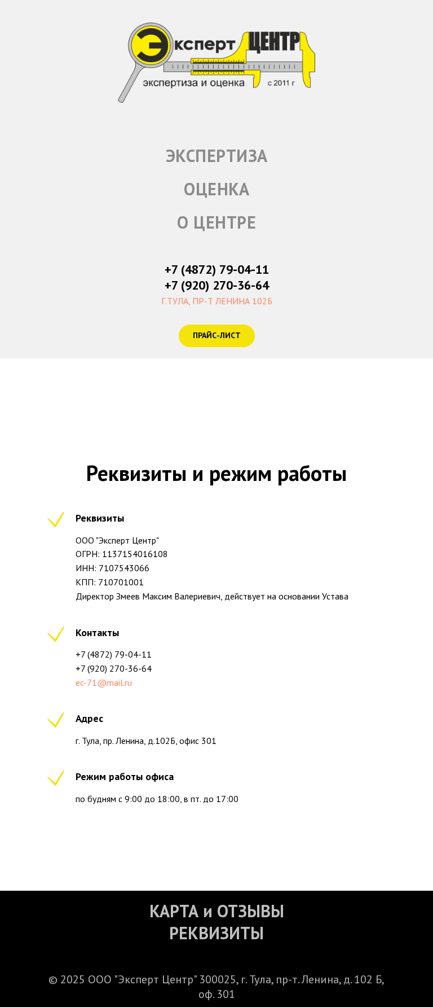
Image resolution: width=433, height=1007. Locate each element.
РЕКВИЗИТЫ (216, 933)
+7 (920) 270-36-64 (217, 285)
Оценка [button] (216, 189)
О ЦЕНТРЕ (216, 222)
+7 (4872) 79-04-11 (217, 269)
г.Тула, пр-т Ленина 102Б (216, 301)
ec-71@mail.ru (104, 682)
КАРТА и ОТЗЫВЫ (216, 911)
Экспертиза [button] (217, 156)
